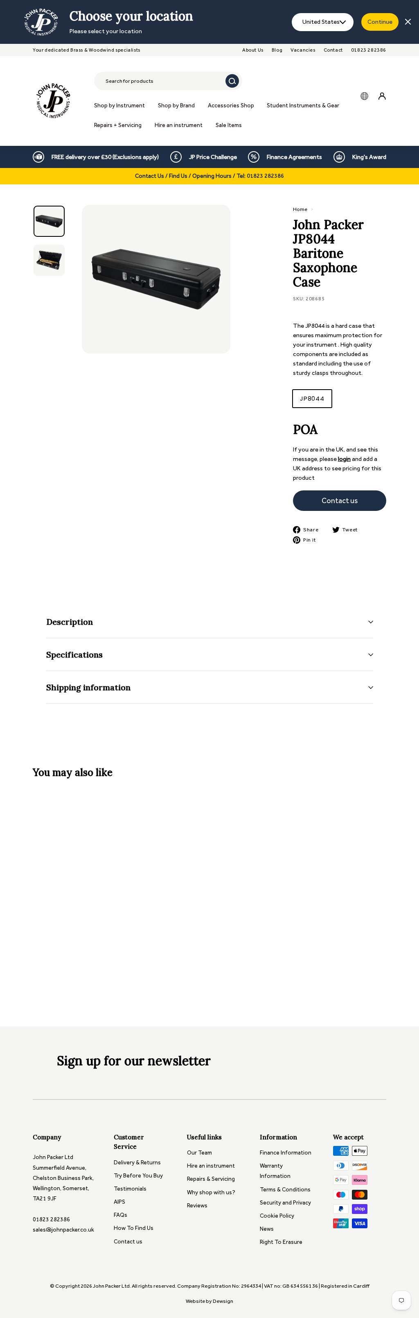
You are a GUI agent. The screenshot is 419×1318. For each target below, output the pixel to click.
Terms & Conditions (285, 1189)
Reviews (197, 1205)
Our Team (199, 1152)
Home (300, 209)
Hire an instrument (179, 125)
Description (69, 622)
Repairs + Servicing (118, 125)
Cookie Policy (277, 1215)
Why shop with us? (211, 1192)
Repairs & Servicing (211, 1178)
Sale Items (229, 125)
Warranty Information (275, 1171)
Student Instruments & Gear (303, 105)
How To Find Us (133, 1228)
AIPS (119, 1201)
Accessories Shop (231, 105)
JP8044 (312, 398)
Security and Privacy (285, 1202)
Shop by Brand (176, 105)
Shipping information (88, 687)
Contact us (128, 1241)
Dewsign (223, 1301)
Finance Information (285, 1152)
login (344, 459)
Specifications (74, 654)
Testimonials (130, 1188)
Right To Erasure (281, 1242)
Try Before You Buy (138, 1175)
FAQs (120, 1214)
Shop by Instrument (119, 105)
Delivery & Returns (137, 1162)
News (267, 1228)
